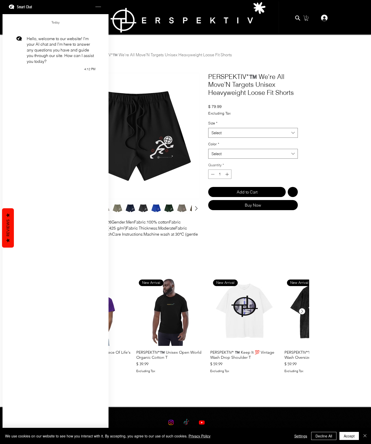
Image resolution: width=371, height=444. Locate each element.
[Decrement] (212, 174)
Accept (349, 435)
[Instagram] (171, 422)
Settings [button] (300, 435)
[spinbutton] (219, 174)
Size (212, 123)
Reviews (8, 228)
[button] (306, 18)
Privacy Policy (199, 435)
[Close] (365, 436)
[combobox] (253, 133)
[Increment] (227, 174)
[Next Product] (302, 311)
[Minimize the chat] (98, 7)
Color (213, 144)
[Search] (297, 18)
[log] (56, 216)
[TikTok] (186, 422)
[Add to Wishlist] (293, 192)
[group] (185, 332)
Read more (82, 240)
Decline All (323, 435)
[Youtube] (201, 422)
